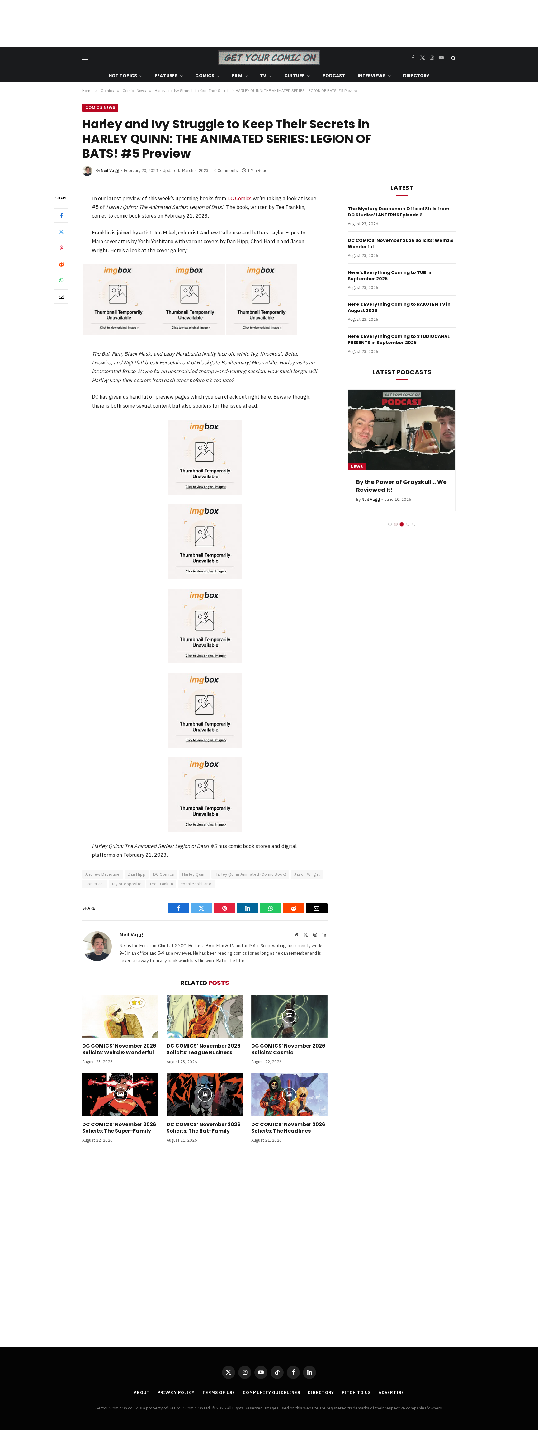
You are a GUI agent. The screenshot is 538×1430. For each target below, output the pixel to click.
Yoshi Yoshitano (196, 884)
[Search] (453, 58)
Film (237, 76)
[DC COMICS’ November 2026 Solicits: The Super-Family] (120, 1094)
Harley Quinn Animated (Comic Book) (250, 874)
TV (263, 76)
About (142, 1392)
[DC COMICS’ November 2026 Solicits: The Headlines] (289, 1094)
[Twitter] (61, 232)
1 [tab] (390, 524)
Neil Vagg (110, 170)
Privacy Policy (176, 1392)
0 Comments (226, 170)
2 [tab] (396, 524)
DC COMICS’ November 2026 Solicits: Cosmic (288, 1049)
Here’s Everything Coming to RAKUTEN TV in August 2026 (399, 307)
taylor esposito (127, 884)
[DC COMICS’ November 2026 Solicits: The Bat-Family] (205, 1094)
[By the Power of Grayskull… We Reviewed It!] (401, 430)
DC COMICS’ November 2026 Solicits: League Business (204, 1049)
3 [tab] (402, 524)
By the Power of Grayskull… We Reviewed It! (401, 485)
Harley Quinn (194, 874)
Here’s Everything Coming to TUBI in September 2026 (390, 275)
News (357, 467)
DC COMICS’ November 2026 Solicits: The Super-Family (119, 1128)
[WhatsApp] (61, 280)
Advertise (391, 1392)
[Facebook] (61, 215)
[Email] (61, 296)
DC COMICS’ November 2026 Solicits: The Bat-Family (204, 1128)
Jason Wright (307, 874)
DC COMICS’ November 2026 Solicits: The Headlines (288, 1128)
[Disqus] (205, 1242)
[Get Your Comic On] (269, 58)
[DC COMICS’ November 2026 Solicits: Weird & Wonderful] (120, 1016)
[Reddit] (61, 264)
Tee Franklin (161, 884)
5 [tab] (414, 524)
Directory (416, 76)
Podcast (334, 76)
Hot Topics (123, 76)
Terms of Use (218, 1392)
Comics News (100, 107)
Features (166, 76)
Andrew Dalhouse (102, 874)
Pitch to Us (356, 1392)
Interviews (371, 76)
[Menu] (85, 58)
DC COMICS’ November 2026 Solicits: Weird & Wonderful (119, 1049)
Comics (204, 76)
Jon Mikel (94, 884)
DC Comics (239, 198)
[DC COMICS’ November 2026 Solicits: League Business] (205, 1016)
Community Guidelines (271, 1392)
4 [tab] (408, 524)
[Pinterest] (61, 248)
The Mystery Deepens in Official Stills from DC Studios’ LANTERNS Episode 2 (398, 212)
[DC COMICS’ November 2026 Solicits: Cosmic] (289, 1016)
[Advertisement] (269, 23)
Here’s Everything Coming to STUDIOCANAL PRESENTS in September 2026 (399, 339)
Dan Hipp (136, 874)
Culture (294, 76)
